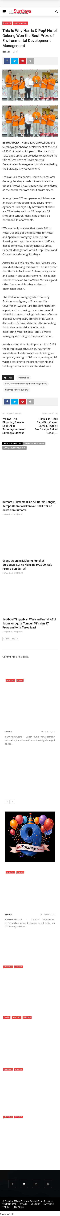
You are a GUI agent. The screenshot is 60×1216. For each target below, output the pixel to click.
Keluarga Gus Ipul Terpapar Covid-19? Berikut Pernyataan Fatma (37, 951)
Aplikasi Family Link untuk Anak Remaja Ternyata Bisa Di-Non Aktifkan (37, 936)
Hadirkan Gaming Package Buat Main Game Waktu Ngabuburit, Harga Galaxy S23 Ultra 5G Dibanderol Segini (28, 775)
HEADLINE (7, 23)
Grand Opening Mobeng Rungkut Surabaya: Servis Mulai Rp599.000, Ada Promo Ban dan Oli (27, 564)
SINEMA (20, 872)
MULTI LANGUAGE (20, 23)
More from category (14, 448)
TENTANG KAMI (9, 1204)
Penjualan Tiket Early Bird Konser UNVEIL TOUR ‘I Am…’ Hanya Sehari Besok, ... (46, 426)
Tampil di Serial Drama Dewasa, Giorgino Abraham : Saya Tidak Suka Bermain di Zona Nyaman (28, 1156)
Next (14, 639)
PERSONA (18, 967)
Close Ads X (7, 1214)
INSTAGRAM (19, 1207)
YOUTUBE (35, 1204)
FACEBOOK (49, 1204)
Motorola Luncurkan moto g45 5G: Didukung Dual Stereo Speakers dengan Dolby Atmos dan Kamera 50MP (28, 757)
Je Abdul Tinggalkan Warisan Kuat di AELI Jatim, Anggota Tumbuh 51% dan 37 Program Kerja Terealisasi (29, 623)
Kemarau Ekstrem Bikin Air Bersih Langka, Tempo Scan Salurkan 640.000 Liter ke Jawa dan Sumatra (29, 506)
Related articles (12, 443)
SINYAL (20, 680)
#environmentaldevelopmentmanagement (26, 383)
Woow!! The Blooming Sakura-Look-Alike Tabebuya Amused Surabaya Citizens (13, 426)
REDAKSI (23, 1204)
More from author (34, 443)
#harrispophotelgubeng (16, 389)
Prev (7, 639)
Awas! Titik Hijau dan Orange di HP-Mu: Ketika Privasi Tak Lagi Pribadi (37, 790)
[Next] (12, 802)
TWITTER (6, 1207)
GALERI (7, 1017)
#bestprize (23, 377)
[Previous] (7, 802)
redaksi (6, 51)
